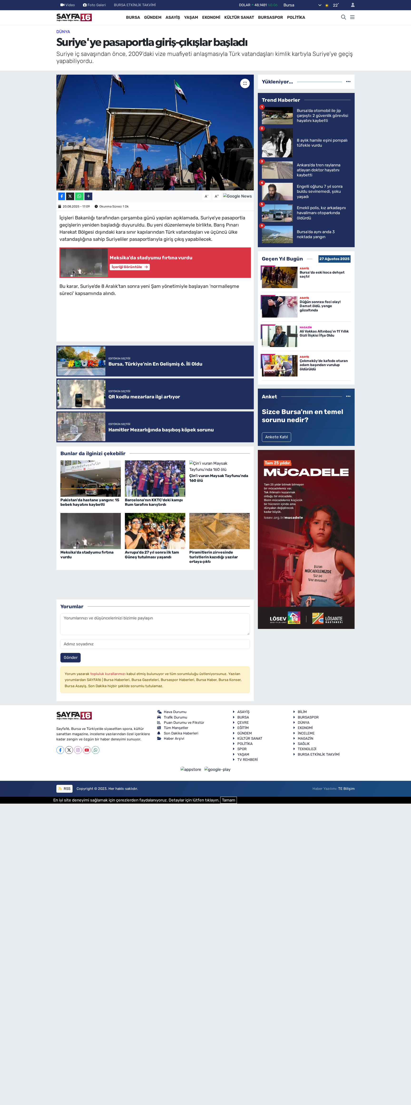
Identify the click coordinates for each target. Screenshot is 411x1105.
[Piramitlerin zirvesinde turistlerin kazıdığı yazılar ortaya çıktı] (219, 530)
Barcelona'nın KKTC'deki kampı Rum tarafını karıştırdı (154, 502)
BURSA (133, 17)
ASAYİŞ (173, 17)
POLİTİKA (296, 17)
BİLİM (302, 712)
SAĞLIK (304, 744)
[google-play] (217, 769)
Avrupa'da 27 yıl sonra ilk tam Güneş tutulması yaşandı (152, 554)
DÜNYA (63, 31)
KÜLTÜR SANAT (239, 17)
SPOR (242, 749)
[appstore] (191, 769)
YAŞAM (191, 17)
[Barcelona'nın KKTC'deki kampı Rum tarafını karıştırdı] (155, 478)
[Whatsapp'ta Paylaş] (79, 196)
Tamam (228, 800)
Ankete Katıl (276, 436)
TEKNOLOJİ (307, 749)
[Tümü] (348, 81)
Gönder (71, 657)
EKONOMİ (211, 17)
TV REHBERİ (247, 760)
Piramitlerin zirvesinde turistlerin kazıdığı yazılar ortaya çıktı (213, 557)
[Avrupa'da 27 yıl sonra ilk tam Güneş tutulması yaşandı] (155, 530)
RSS (66, 789)
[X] (69, 750)
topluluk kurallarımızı (108, 674)
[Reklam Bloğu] (306, 539)
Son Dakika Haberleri (181, 733)
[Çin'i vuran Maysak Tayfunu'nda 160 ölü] (219, 466)
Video (70, 5)
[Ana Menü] (352, 17)
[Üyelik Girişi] (351, 5)
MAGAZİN (305, 738)
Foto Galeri (97, 5)
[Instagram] (78, 750)
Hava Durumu (175, 712)
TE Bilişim (346, 789)
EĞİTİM (243, 728)
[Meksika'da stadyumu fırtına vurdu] (90, 530)
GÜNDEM (152, 17)
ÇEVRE (243, 722)
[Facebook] (60, 750)
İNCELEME (306, 733)
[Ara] (343, 17)
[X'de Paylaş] (70, 196)
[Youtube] (87, 750)
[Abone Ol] (237, 195)
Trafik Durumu (175, 717)
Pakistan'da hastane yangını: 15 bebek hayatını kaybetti (89, 502)
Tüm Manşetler (176, 728)
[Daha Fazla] (88, 196)
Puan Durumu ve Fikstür (184, 722)
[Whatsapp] (95, 750)
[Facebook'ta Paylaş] (61, 196)
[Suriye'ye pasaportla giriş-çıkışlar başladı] (155, 132)
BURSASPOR (270, 17)
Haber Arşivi (174, 738)
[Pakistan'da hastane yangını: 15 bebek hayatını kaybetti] (90, 478)
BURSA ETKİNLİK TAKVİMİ (135, 5)
